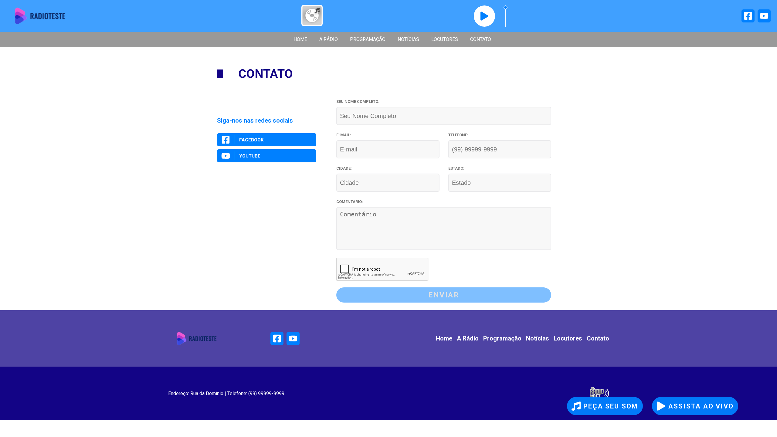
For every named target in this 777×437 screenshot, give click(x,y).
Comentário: (349, 201)
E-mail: (343, 135)
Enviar (443, 295)
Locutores (444, 39)
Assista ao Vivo (701, 406)
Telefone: (458, 135)
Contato (480, 39)
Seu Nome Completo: (357, 101)
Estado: (456, 168)
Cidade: (344, 168)
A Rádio (328, 39)
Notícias (408, 39)
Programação (367, 39)
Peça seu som (610, 406)
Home (300, 39)
